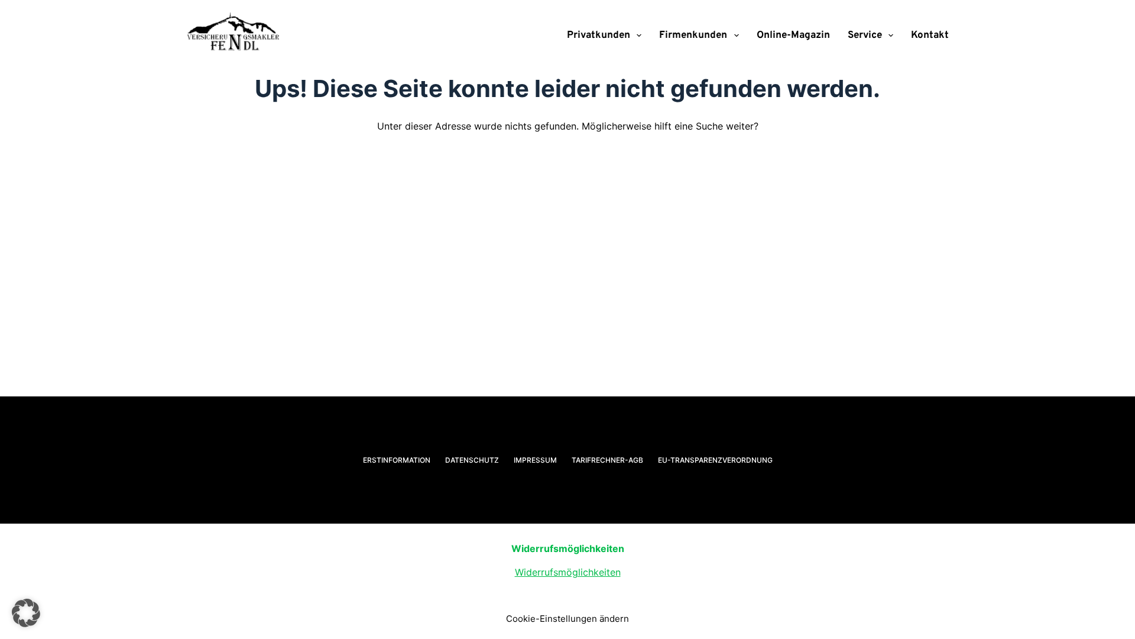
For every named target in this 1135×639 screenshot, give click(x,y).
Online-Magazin (793, 35)
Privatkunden (598, 35)
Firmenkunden (693, 35)
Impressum (535, 460)
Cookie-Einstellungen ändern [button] (567, 618)
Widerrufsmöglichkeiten (568, 572)
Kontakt (930, 35)
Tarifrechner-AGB (607, 460)
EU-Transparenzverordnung (715, 460)
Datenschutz (472, 460)
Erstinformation (396, 460)
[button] (26, 613)
